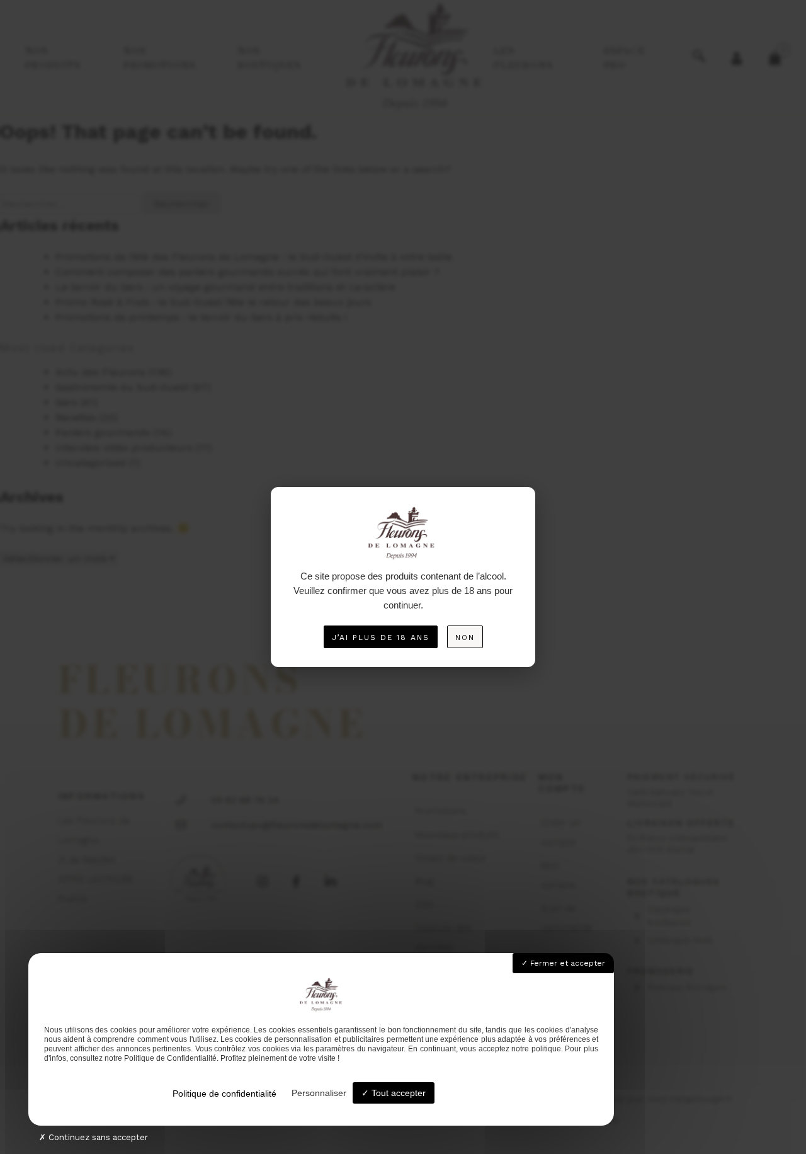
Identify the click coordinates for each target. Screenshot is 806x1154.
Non (465, 637)
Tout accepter (397, 1093)
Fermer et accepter (566, 963)
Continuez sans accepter (97, 1137)
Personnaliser (319, 1093)
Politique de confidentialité (224, 1093)
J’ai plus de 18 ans (380, 637)
